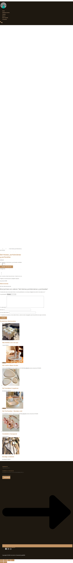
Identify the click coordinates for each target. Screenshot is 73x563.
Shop (4, 248)
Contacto (4, 19)
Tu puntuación (3, 294)
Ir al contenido (3, 0)
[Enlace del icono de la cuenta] (0, 22)
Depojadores (7, 251)
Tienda (3, 14)
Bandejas (2, 251)
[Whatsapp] (11, 549)
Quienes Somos (6, 12)
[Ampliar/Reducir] (1, 560)
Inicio (3, 11)
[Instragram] (8, 549)
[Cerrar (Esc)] (12, 560)
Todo (7, 248)
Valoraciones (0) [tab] (6, 274)
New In (3, 16)
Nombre (2, 309)
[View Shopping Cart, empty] (1, 24)
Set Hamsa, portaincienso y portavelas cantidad (11, 262)
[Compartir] (9, 560)
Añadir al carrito (6, 266)
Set (14, 251)
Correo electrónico (4, 312)
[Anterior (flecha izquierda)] (1, 562)
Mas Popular (5, 17)
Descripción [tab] (5, 272)
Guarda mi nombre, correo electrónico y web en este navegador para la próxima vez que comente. (23, 315)
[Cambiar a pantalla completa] (5, 560)
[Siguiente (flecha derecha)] (5, 562)
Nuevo (12, 251)
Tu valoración (3, 307)
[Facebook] (6, 549)
